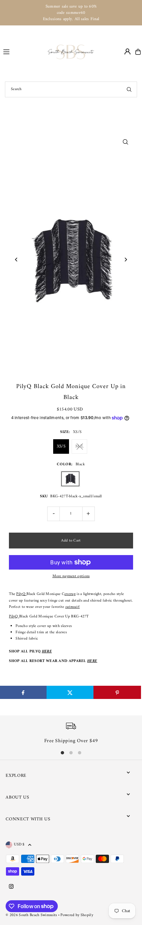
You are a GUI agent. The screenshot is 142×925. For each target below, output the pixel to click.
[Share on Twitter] (70, 692)
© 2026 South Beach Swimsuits (31, 915)
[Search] (129, 89)
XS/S (61, 446)
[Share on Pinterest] (117, 692)
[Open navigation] (22, 51)
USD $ (19, 845)
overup (70, 594)
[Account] (127, 51)
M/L (79, 446)
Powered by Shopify (76, 915)
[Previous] (16, 259)
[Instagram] (11, 887)
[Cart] (138, 52)
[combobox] (71, 89)
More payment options (71, 576)
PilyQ (21, 594)
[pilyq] (18, 616)
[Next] (125, 259)
